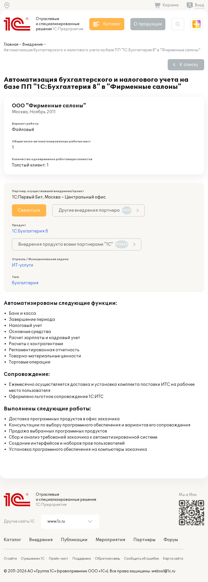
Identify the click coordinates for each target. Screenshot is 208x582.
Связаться (29, 210)
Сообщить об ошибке (141, 559)
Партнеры (144, 539)
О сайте (10, 559)
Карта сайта (173, 559)
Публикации (74, 539)
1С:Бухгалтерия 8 (30, 231)
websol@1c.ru (163, 571)
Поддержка (81, 559)
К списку (189, 64)
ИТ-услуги (22, 265)
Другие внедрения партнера (95, 210)
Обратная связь (107, 559)
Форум (171, 539)
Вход (199, 5)
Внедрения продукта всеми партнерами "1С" (73, 244)
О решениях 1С (33, 559)
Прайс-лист (58, 559)
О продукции (148, 24)
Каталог (12, 539)
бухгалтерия (25, 283)
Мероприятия (110, 539)
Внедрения (32, 44)
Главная (11, 44)
